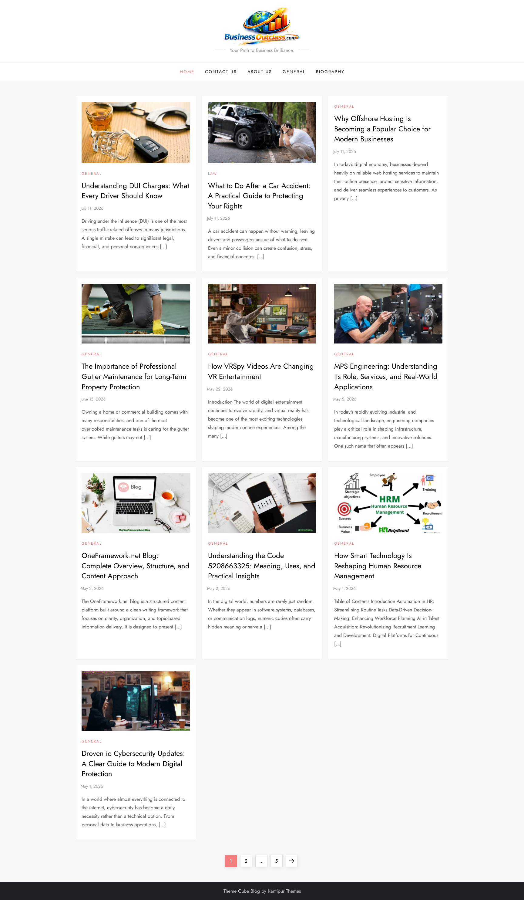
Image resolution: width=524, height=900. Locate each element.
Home (187, 72)
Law (212, 173)
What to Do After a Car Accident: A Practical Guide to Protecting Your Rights (259, 195)
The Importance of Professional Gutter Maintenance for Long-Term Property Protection (134, 376)
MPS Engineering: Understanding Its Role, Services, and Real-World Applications (386, 376)
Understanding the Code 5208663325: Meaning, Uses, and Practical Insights (261, 565)
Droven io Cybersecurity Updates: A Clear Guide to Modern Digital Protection (133, 763)
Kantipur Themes (284, 891)
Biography (330, 72)
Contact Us (221, 72)
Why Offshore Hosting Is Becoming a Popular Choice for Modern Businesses (382, 128)
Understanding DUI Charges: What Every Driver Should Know (135, 190)
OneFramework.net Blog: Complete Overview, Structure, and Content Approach (136, 565)
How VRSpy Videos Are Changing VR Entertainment (261, 371)
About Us (259, 72)
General (294, 72)
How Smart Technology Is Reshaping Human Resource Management (377, 565)
